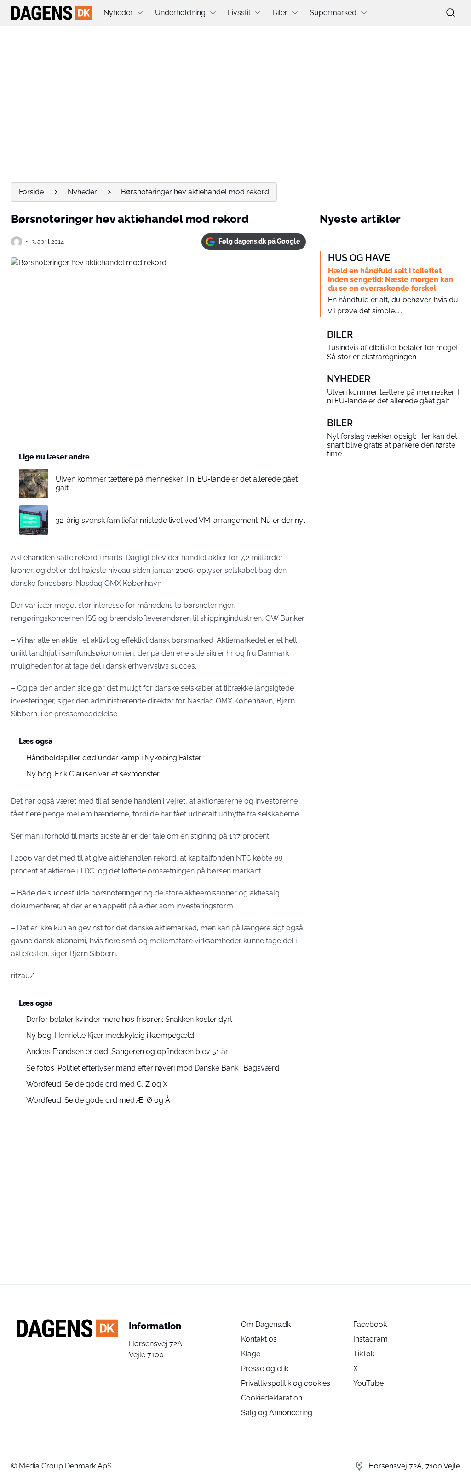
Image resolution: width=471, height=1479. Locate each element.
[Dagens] (51, 13)
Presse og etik (264, 1368)
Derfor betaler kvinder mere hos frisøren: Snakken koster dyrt (129, 1019)
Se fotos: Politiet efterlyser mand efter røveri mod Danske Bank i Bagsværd (152, 1068)
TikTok (363, 1353)
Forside (31, 191)
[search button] (451, 13)
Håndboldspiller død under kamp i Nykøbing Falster (113, 758)
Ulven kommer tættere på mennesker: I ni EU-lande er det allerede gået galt (177, 483)
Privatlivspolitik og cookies (285, 1383)
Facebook (370, 1324)
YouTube (368, 1383)
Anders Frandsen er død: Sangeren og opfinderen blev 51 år (127, 1051)
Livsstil (239, 12)
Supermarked (333, 12)
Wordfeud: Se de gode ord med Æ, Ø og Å (98, 1100)
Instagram (370, 1339)
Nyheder (118, 12)
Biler (279, 12)
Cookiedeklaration (271, 1398)
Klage (250, 1353)
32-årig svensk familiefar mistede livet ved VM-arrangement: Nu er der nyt (180, 520)
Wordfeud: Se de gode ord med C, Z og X (96, 1084)
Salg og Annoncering (276, 1412)
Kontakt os (259, 1339)
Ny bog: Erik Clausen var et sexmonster (93, 774)
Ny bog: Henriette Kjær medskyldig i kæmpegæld (110, 1035)
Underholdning (180, 12)
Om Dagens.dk (266, 1324)
